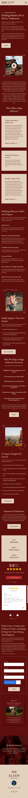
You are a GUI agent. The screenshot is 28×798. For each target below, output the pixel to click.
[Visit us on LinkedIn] (13, 791)
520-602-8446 (17, 787)
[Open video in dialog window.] (14, 65)
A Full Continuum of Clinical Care (11, 122)
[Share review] (23, 608)
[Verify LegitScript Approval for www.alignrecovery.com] (14, 783)
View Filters (14, 582)
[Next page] (18, 615)
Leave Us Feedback (14, 577)
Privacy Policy (10, 787)
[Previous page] (10, 615)
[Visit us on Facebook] (11, 791)
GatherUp (17, 618)
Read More (6, 605)
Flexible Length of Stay (12, 179)
